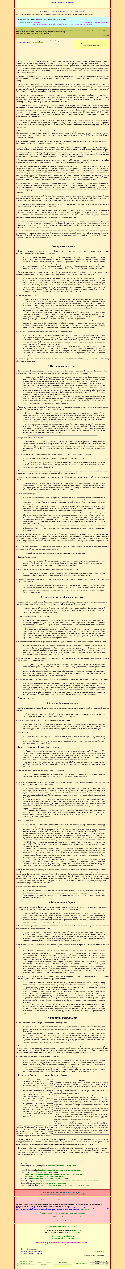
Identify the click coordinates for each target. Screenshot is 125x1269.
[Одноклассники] (64, 1220)
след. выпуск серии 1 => (101, 1261)
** (62, 1262)
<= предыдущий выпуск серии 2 (25, 1263)
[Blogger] (68, 1220)
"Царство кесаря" (37, 42)
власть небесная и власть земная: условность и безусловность (65, 1185)
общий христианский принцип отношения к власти (59, 1170)
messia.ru (77, 1232)
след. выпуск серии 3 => (101, 1265)
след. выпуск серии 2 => (101, 1263)
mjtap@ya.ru (85, 1210)
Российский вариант (55, 1176)
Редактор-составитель (26, 22)
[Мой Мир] (66, 1220)
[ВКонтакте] (62, 1220)
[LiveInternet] (70, 1220)
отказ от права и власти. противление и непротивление (45, 1168)
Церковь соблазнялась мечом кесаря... (51, 1183)
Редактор (106, 35)
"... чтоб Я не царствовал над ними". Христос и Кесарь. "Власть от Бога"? (54, 1174)
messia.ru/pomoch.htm (78, 1194)
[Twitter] (59, 1220)
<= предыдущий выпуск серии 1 (25, 1261)
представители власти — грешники (55, 1181)
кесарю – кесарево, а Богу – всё (62, 1166)
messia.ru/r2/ (76, 1230)
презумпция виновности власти (85, 1181)
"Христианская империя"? (33, 1176)
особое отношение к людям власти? (46, 1179)
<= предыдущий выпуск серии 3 (25, 1265)
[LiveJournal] (57, 1220)
